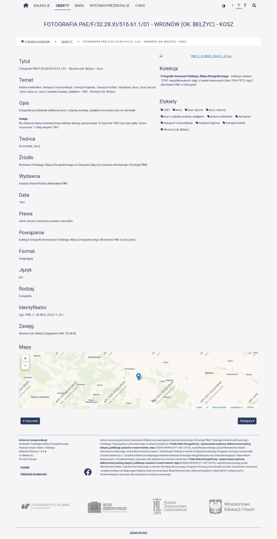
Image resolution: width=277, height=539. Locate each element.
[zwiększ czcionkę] (245, 6)
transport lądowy (209, 123)
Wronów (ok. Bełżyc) (176, 129)
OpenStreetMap (219, 407)
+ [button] (25, 358)
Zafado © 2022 (138, 532)
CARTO (250, 407)
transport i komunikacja (178, 123)
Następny (246, 421)
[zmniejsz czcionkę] (233, 6)
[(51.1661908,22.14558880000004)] (138, 377)
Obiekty (62, 6)
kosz (179, 110)
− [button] (25, 365)
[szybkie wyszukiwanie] (254, 6)
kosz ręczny (195, 110)
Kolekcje (42, 6)
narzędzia (244, 116)
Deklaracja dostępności (34, 473)
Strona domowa (37, 41)
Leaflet (199, 407)
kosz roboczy (217, 110)
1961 (167, 110)
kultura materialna (221, 116)
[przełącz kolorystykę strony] (223, 6)
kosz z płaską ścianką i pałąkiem (184, 116)
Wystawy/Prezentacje (109, 6)
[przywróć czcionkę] (239, 6)
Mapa (79, 6)
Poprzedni (31, 421)
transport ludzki (235, 123)
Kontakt (25, 467)
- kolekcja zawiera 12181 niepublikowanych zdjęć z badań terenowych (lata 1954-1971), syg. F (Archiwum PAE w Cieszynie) (207, 80)
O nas (140, 6)
